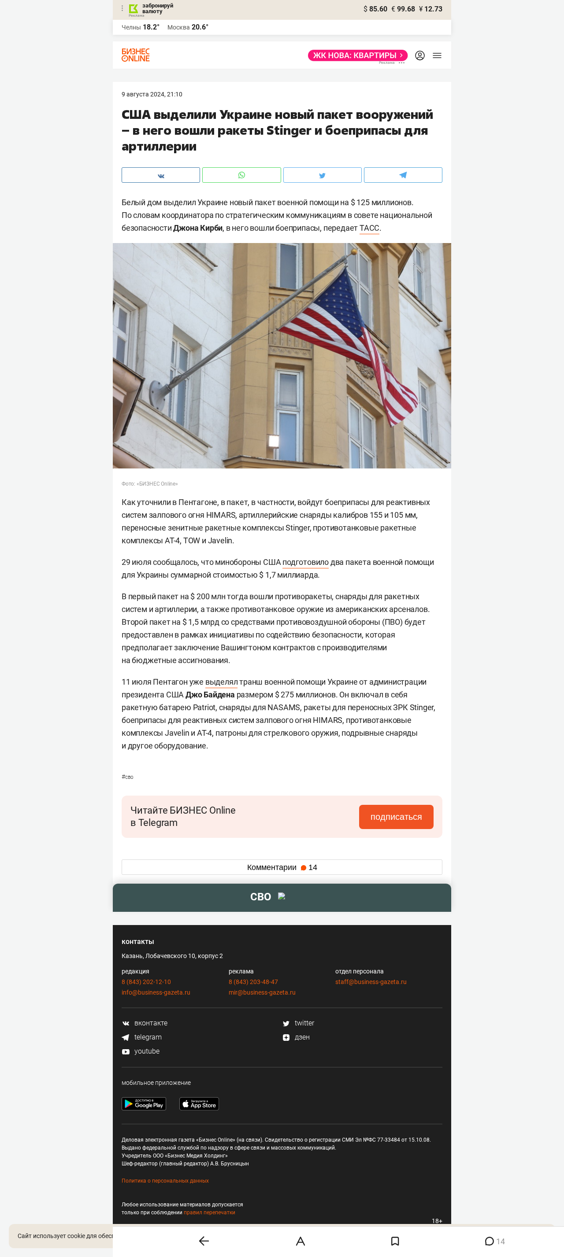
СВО (128, 777)
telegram (147, 1037)
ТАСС (369, 227)
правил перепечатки (209, 1212)
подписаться (396, 817)
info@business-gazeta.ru (156, 992)
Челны (131, 27)
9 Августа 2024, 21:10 (152, 94)
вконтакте (150, 1023)
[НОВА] (355, 55)
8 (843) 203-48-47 (253, 981)
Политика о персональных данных (165, 1181)
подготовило (305, 562)
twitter (303, 1023)
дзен (301, 1037)
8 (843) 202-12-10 (146, 981)
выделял (221, 681)
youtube (146, 1051)
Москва (178, 27)
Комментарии (282, 867)
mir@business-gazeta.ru (262, 992)
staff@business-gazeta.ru (371, 981)
